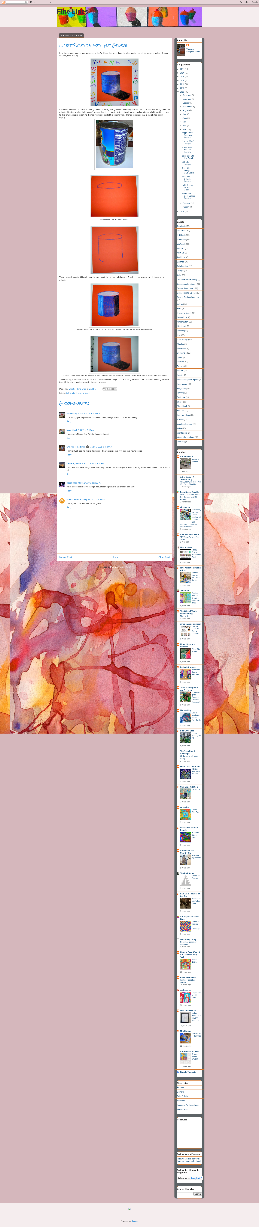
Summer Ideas (183, 415)
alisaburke (185, 507)
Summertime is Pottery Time (196, 901)
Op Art (180, 357)
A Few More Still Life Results (187, 149)
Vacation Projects (184, 424)
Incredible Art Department (188, 1105)
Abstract (180, 248)
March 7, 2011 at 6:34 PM (93, 463)
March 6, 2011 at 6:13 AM (83, 430)
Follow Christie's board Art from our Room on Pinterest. (189, 1160)
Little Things (182, 339)
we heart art (185, 990)
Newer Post (65, 557)
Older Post (164, 557)
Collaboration (182, 266)
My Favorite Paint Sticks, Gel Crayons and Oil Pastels (190, 497)
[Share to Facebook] (112, 388)
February (187, 203)
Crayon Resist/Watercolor (188, 297)
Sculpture (181, 397)
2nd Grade (181, 230)
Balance (180, 262)
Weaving (181, 442)
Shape (180, 402)
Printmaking (182, 384)
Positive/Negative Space (187, 379)
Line (179, 335)
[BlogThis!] (106, 388)
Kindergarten (182, 322)
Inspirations (182, 317)
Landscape (181, 331)
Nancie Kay (72, 413)
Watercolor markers (185, 437)
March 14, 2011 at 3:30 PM (89, 483)
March (186, 129)
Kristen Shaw (73, 499)
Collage (180, 271)
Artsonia (180, 1087)
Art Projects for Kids (189, 1052)
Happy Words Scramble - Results (188, 135)
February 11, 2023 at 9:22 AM (92, 499)
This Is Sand (182, 1109)
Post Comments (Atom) (120, 567)
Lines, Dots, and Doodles (187, 645)
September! (196, 789)
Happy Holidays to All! (196, 735)
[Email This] (104, 388)
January (186, 207)
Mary (69, 430)
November (187, 99)
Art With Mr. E (186, 456)
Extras (180, 304)
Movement (181, 348)
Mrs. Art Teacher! (188, 1011)
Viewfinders (182, 433)
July (185, 114)
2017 (182, 69)
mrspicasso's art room (190, 624)
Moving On (184, 616)
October (186, 103)
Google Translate (188, 1072)
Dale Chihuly (182, 1096)
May (185, 122)
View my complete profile (193, 50)
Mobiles (180, 344)
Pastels (180, 366)
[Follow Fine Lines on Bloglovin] (190, 1180)
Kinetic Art (181, 326)
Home (115, 557)
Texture (180, 419)
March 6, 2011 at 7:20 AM (101, 447)
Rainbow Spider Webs (195, 835)
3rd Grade (181, 235)
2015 (182, 76)
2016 (182, 73)
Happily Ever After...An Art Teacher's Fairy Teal (190, 954)
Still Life (180, 411)
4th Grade (181, 239)
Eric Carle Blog (187, 731)
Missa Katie (72, 483)
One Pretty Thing (188, 939)
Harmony (181, 1101)
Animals (180, 253)
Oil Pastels (182, 353)
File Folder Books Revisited (196, 672)
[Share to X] (109, 388)
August (186, 110)
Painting (180, 362)
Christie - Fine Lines (76, 447)
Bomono (180, 1092)
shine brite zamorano (190, 766)
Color (179, 275)
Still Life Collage (186, 163)
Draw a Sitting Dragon (195, 1056)
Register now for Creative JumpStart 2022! (196, 598)
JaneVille (184, 590)
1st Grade (70, 393)
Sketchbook (182, 406)
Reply (69, 421)
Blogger (134, 1221)
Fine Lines (72, 11)
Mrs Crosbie (185, 1031)
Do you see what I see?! (196, 995)
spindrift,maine (74, 463)
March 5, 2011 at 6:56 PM (89, 413)
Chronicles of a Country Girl (187, 851)
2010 (182, 212)
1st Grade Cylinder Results (186, 179)
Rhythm (180, 393)
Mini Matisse (186, 547)
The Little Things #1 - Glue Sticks (188, 170)
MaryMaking (185, 710)
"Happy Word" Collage (188, 142)
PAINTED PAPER (188, 977)
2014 (182, 80)
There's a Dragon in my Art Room (189, 688)
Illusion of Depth (83, 393)
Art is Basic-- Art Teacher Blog (187, 478)
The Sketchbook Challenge (187, 752)
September (188, 107)
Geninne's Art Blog (189, 787)
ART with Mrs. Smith (189, 535)
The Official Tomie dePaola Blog (188, 612)
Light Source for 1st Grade (187, 187)
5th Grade (181, 244)
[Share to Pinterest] (115, 388)
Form (179, 308)
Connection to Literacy (186, 284)
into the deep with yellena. (196, 771)
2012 (182, 88)
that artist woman (188, 667)
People (180, 375)
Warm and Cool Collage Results (188, 196)
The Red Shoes (187, 873)
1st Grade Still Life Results (188, 157)
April (185, 126)
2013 (182, 84)
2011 (182, 92)
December (187, 95)
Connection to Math (185, 288)
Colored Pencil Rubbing (187, 279)
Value (179, 428)
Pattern (180, 370)
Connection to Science (187, 293)
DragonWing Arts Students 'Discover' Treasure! (196, 697)
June (185, 118)
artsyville (184, 807)
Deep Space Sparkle (189, 492)
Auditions (181, 257)
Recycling (181, 388)
